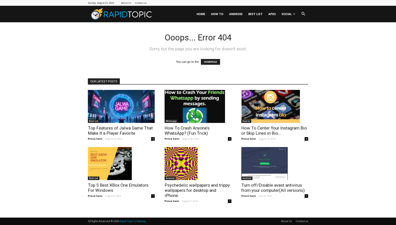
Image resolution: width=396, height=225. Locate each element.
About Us (126, 2)
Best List (255, 14)
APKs (272, 14)
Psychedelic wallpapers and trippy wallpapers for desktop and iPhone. (197, 190)
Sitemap (141, 221)
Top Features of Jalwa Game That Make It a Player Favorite (120, 131)
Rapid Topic (127, 221)
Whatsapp (171, 121)
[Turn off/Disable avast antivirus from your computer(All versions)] (274, 163)
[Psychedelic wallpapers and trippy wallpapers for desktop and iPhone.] (198, 163)
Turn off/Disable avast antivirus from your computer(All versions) (273, 188)
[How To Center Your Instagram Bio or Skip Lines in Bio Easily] (274, 106)
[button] (303, 14)
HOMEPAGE (210, 62)
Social (287, 14)
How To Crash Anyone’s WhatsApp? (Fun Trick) (187, 131)
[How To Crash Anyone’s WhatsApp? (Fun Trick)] (198, 106)
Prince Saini (95, 138)
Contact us (140, 2)
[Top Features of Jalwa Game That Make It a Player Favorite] (121, 106)
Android (236, 14)
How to (217, 14)
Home (201, 14)
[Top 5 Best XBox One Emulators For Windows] (121, 163)
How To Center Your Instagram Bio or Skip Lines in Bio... (274, 131)
